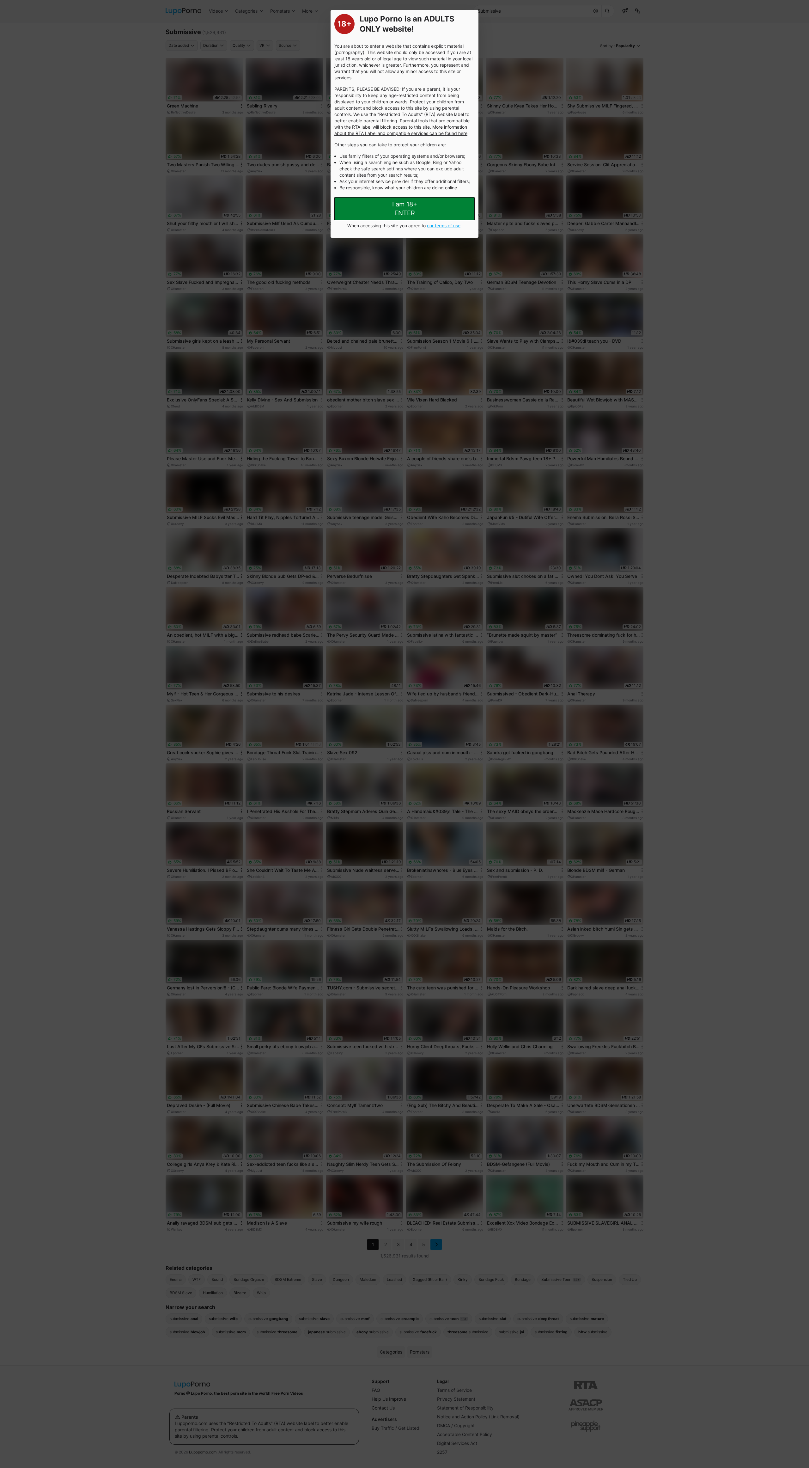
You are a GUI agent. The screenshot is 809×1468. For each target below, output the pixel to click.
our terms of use (443, 225)
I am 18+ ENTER (404, 208)
